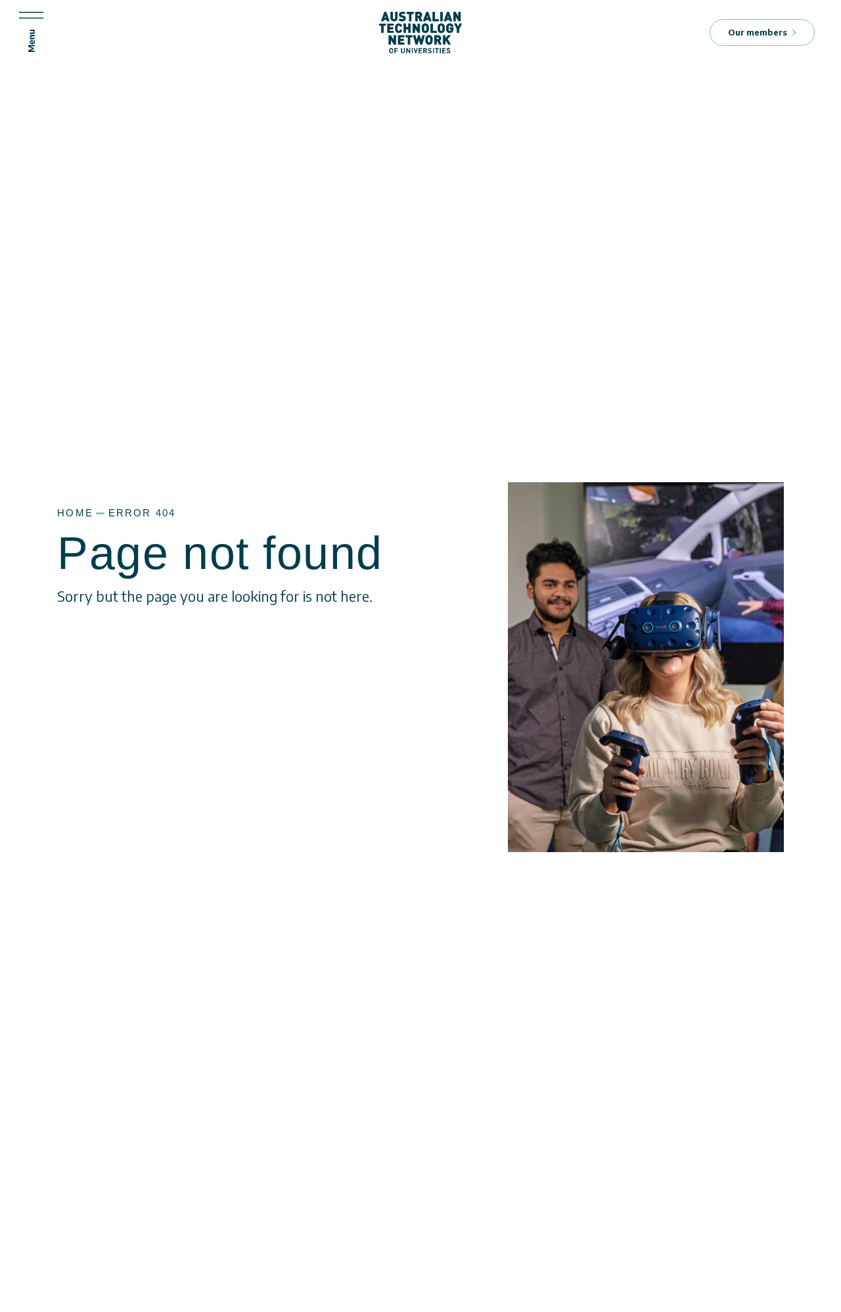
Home (75, 513)
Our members (757, 32)
